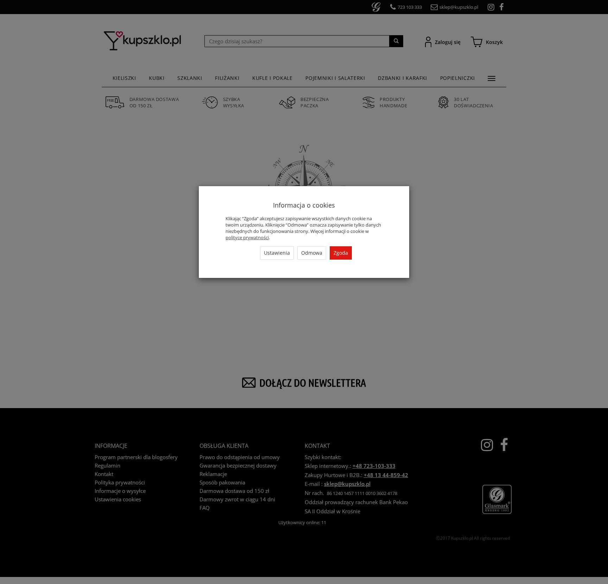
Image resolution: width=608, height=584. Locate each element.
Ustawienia (277, 252)
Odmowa (311, 252)
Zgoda (341, 252)
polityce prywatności (247, 237)
